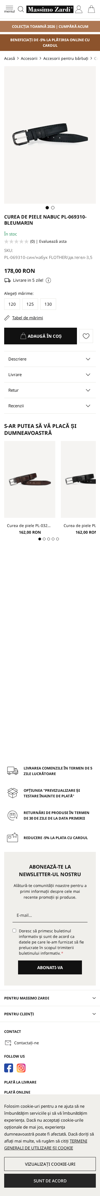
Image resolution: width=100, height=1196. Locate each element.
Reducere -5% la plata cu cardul (56, 837)
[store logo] (50, 9)
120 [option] (12, 304)
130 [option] (48, 304)
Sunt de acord (50, 1180)
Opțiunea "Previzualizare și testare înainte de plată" (52, 793)
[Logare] (79, 9)
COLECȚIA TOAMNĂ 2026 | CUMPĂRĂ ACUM (50, 26)
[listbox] (50, 305)
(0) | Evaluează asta (48, 241)
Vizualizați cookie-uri (50, 1164)
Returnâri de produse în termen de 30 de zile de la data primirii (56, 815)
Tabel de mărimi (27, 317)
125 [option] (30, 304)
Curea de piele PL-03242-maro (29, 525)
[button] (47, 207)
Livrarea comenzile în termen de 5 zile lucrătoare (58, 771)
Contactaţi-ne (26, 1042)
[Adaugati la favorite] (87, 336)
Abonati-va (50, 967)
